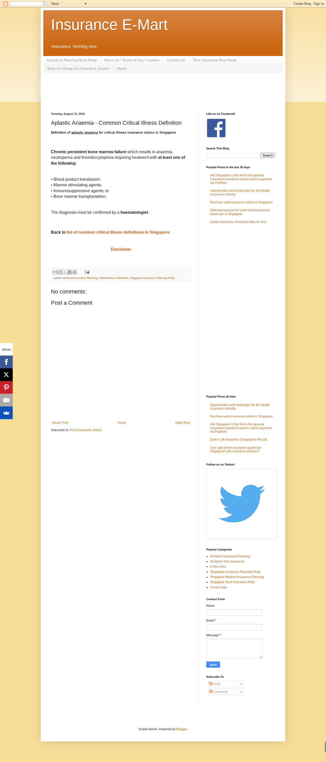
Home (122, 68)
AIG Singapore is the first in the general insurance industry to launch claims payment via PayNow (240, 179)
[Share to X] (64, 272)
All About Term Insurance (227, 561)
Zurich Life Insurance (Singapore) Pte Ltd (238, 439)
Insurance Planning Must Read (72, 60)
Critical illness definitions (114, 277)
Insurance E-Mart (109, 24)
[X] (6, 374)
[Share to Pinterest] (74, 272)
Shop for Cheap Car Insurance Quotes (78, 68)
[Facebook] (6, 362)
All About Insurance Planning (79, 277)
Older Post (182, 423)
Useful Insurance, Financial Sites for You (238, 222)
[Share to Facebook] (69, 272)
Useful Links (218, 587)
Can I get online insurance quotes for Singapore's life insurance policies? (235, 449)
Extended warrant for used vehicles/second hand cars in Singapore (240, 212)
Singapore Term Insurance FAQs (232, 582)
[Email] (6, 400)
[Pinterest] (6, 387)
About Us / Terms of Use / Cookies (131, 60)
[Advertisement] (143, 91)
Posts (216, 684)
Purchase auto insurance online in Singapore (241, 202)
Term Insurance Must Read (214, 60)
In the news (218, 566)
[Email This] (55, 272)
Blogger (181, 729)
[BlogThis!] (60, 272)
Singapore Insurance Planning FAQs (152, 277)
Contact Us (176, 60)
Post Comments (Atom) (86, 430)
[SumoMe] (6, 412)
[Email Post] (86, 271)
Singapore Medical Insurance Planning (237, 577)
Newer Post (60, 423)
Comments (220, 692)
